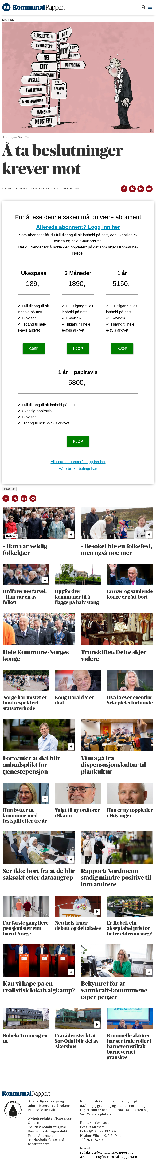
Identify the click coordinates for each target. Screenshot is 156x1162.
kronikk (9, 489)
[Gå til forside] (33, 7)
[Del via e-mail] (149, 188)
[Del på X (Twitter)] (132, 188)
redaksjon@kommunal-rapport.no (106, 1152)
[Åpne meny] (150, 7)
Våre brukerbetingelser (78, 468)
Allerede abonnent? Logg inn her (78, 227)
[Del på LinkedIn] (140, 188)
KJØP (34, 348)
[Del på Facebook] (123, 188)
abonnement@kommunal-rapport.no (108, 1157)
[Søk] (143, 7)
